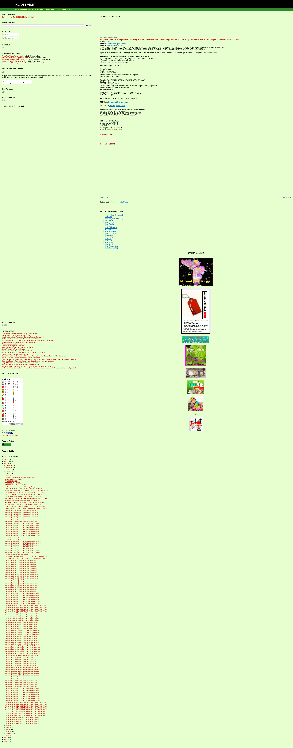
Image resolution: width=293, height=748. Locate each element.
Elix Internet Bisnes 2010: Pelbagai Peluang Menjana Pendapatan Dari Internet (28, 340)
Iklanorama (109, 235)
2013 (6, 461)
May (7, 727)
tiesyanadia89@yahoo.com (115, 44)
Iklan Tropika (109, 224)
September (10, 471)
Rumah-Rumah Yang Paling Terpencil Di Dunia (17, 59)
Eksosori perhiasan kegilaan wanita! (16, 555)
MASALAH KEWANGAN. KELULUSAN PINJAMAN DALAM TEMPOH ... (27, 491)
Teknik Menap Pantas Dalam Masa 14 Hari (16, 335)
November (9, 467)
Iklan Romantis (110, 231)
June (7, 725)
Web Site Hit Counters (10, 435)
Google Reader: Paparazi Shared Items (15, 354)
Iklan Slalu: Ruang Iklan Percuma (13, 346)
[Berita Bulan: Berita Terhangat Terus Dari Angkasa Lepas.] (3, 48)
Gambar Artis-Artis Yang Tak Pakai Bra (15, 63)
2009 (6, 741)
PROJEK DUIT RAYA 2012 (13, 483)
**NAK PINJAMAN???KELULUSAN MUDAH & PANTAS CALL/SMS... (26, 508)
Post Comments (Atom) (119, 202)
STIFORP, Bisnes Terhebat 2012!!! (15, 485)
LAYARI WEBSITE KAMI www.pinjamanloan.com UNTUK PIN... (24, 494)
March (8, 731)
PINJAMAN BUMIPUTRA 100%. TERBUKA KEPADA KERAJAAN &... (26, 493)
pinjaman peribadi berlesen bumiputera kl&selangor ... (22, 623)
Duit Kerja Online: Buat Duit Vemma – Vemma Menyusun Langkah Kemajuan (27, 366)
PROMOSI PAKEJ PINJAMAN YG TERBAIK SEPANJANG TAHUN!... (26, 504)
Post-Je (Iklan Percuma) (114, 219)
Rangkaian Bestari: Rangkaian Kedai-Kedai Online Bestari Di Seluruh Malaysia (28, 361)
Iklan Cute (108, 240)
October (9, 469)
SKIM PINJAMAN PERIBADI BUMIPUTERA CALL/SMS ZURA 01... (25, 506)
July (7, 475)
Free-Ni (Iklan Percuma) (114, 215)
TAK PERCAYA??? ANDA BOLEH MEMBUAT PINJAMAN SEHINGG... (26, 498)
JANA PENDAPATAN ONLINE (14, 479)
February (9, 733)
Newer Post (104, 197)
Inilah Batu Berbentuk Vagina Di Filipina (15, 58)
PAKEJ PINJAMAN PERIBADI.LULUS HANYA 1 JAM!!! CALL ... (24, 496)
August (8, 473)
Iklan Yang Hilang (111, 248)
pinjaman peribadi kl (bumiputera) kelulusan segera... (21, 560)
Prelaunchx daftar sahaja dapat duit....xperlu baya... (21, 487)
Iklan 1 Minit (109, 222)
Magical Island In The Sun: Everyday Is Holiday (17, 347)
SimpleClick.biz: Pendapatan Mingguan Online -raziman (20, 363)
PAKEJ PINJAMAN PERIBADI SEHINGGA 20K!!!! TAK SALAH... (24, 489)
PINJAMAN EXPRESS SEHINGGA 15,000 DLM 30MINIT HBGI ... (25, 502)
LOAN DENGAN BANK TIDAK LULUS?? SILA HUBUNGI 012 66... (25, 558)
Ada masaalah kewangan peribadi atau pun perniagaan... (23, 500)
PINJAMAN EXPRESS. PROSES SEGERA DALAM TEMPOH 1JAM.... (26, 556)
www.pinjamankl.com (115, 45)
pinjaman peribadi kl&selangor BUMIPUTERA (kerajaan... (23, 630)
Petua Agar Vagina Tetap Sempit (12, 56)
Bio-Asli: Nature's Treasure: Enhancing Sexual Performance (21, 358)
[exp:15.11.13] (3, 326)
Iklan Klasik (109, 244)
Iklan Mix (108, 239)
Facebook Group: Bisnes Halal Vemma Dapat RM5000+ (20, 364)
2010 (6, 739)
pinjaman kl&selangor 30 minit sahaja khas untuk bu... (22, 655)
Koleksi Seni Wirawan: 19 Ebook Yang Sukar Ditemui (19, 334)
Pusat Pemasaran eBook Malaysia (13, 344)
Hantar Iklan (109, 229)
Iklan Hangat (109, 237)
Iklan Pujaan (109, 242)
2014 (6, 459)
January (9, 735)
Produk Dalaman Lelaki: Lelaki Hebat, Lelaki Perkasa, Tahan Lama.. (24, 352)
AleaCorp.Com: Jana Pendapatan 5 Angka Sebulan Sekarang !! (23, 337)
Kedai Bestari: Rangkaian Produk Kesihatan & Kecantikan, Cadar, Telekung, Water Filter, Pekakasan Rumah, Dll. (39, 359)
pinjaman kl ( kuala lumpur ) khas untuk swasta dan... (21, 510)
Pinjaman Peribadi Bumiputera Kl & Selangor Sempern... (22, 613)
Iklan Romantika (111, 228)
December (9, 465)
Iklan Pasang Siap (111, 246)
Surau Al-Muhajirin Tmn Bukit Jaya (13, 349)
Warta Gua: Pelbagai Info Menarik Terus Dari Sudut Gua (20, 339)
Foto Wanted (109, 220)
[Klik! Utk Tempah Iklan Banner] (4, 101)
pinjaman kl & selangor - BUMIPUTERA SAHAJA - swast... (23, 523)
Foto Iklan (108, 217)
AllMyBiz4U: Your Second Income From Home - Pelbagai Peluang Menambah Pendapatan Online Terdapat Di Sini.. (40, 368)
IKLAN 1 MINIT (25, 5)
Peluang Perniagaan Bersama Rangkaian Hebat (20, 477)
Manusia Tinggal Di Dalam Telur (12, 61)
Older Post (287, 197)
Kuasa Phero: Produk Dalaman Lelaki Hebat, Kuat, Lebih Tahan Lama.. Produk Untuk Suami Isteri (34, 356)
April (7, 729)
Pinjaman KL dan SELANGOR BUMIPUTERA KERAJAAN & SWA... (26, 605)
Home (196, 197)
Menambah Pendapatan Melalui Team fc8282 (17, 351)
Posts (6, 34)
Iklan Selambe (110, 226)
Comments (8, 38)
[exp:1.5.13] (3, 101)
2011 (6, 737)
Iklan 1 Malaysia (111, 233)
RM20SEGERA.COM (11, 481)
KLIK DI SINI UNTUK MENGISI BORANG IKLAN (18, 17)
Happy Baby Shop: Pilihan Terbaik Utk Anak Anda (18, 342)
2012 (6, 463)
